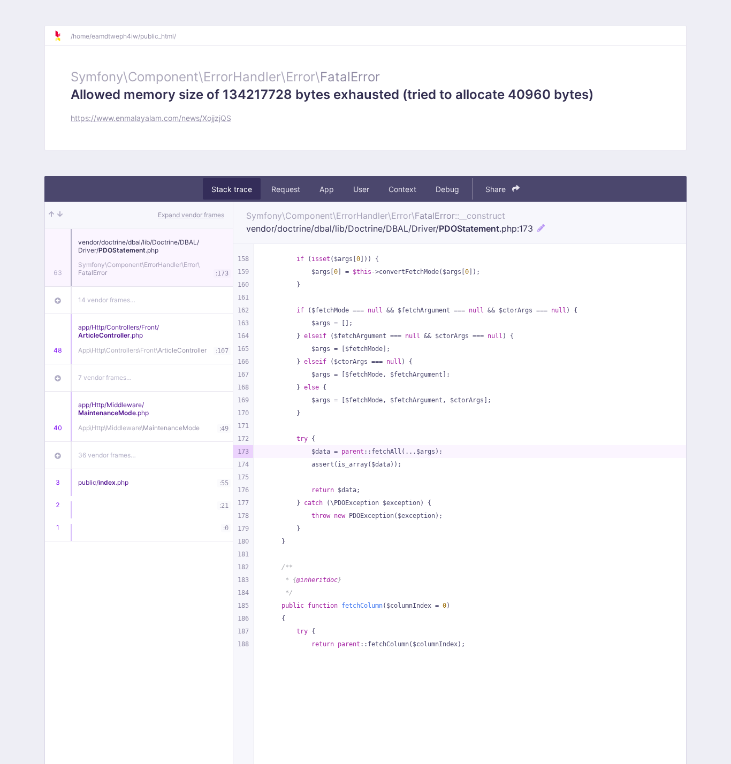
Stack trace (231, 189)
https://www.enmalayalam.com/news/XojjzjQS (151, 118)
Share (496, 189)
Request (285, 189)
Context (402, 189)
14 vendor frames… (106, 300)
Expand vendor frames (191, 215)
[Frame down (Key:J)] (60, 215)
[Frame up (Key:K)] (51, 215)
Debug (447, 189)
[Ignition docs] (62, 35)
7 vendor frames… (105, 377)
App (326, 189)
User (361, 189)
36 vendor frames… (107, 455)
